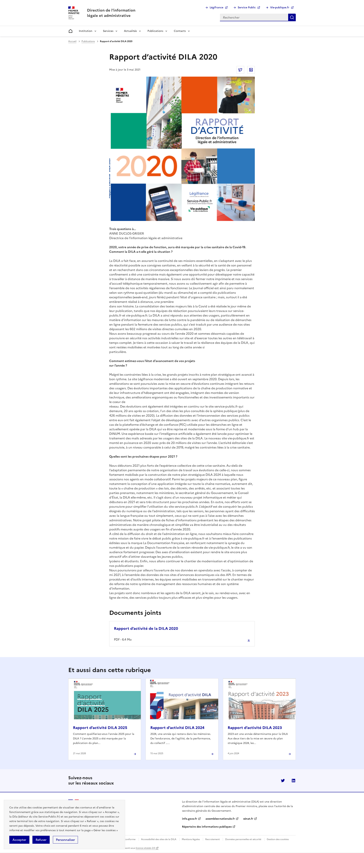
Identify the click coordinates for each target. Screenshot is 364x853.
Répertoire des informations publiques (207, 827)
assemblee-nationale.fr (220, 819)
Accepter (19, 839)
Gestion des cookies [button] (278, 839)
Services (108, 31)
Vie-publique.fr (279, 7)
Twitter (283, 780)
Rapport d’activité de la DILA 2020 (146, 628)
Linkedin (293, 780)
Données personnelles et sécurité (243, 839)
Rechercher (292, 17)
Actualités (130, 31)
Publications (155, 31)
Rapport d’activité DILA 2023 (255, 727)
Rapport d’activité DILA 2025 (100, 727)
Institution (85, 31)
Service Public (247, 7)
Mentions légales (191, 839)
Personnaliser (65, 839)
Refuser (41, 839)
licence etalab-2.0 (145, 848)
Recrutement (212, 839)
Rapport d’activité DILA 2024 (177, 727)
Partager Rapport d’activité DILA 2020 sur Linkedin (251, 70)
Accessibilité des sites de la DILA (158, 839)
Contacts (180, 31)
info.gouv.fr (189, 819)
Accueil (72, 41)
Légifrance (216, 7)
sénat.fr (248, 819)
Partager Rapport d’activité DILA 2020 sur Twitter (240, 70)
